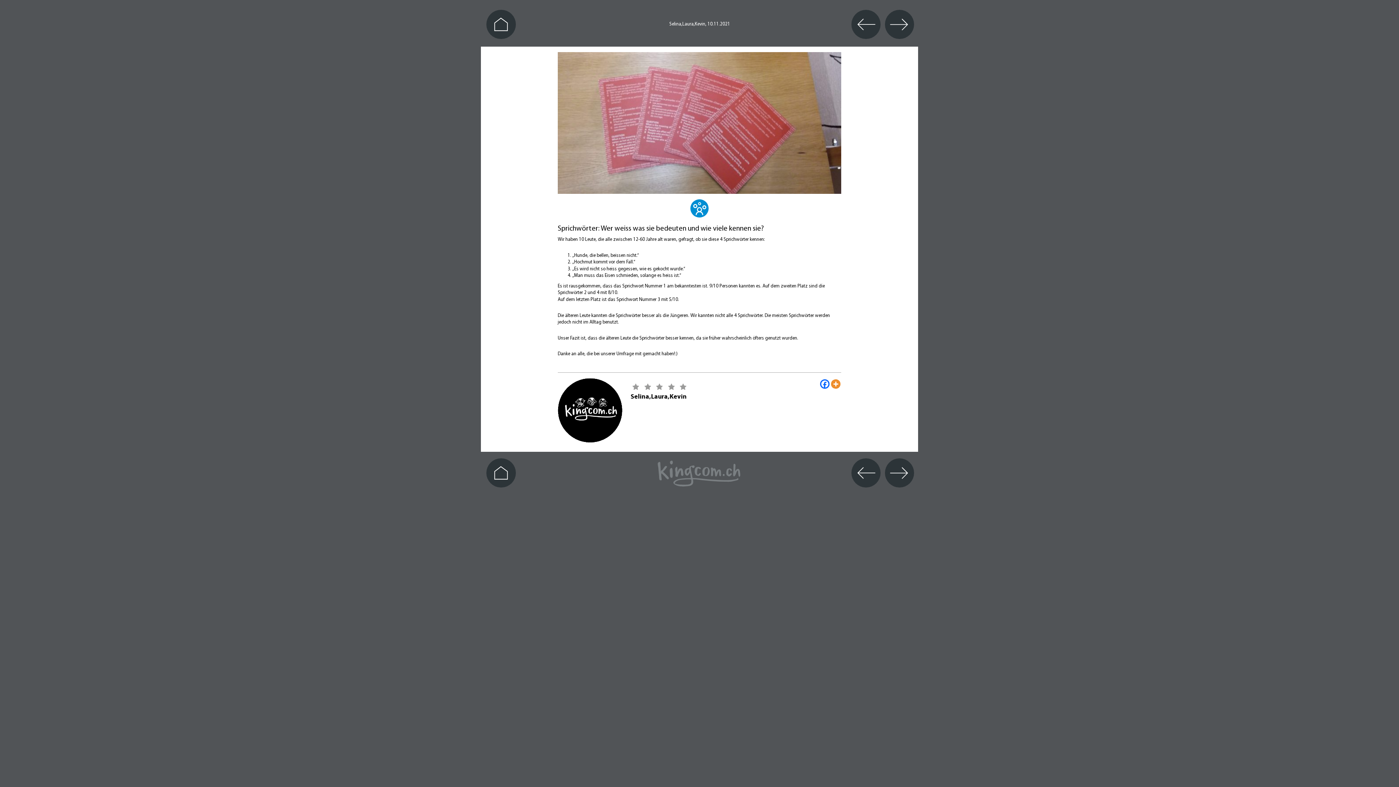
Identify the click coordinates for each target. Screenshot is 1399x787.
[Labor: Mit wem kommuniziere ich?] (699, 213)
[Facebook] (825, 384)
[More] (835, 384)
